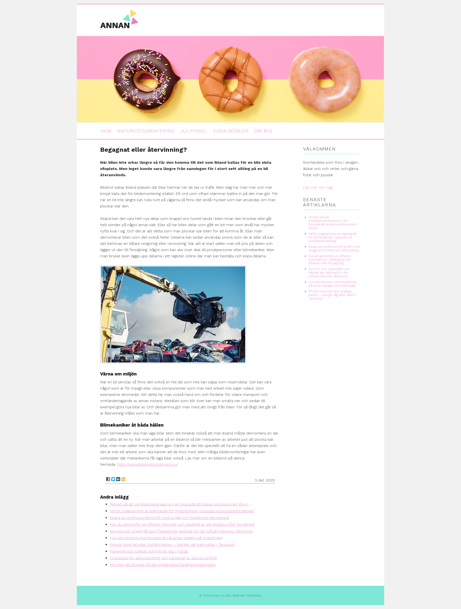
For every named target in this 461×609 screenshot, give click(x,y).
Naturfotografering (145, 131)
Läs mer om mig (317, 187)
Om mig (263, 131)
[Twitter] (113, 479)
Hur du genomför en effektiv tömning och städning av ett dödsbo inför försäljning (182, 524)
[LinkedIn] (118, 479)
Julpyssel (194, 131)
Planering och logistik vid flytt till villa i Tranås (149, 551)
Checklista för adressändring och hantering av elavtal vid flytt (163, 558)
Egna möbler (231, 131)
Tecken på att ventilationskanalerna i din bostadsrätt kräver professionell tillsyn (179, 504)
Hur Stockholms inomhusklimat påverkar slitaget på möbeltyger (166, 538)
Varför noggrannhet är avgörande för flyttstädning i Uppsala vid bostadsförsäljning (182, 511)
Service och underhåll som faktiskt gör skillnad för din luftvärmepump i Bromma (181, 531)
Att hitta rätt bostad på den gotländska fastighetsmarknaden (163, 564)
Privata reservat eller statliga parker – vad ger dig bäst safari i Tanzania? (172, 544)
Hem (106, 131)
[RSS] (123, 479)
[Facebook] (108, 479)
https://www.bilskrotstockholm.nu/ (147, 464)
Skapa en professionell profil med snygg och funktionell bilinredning (169, 517)
